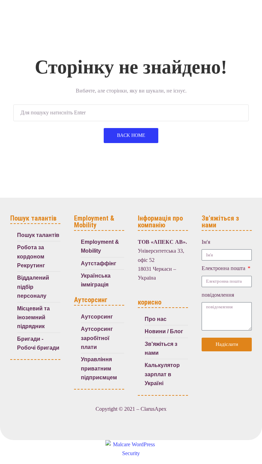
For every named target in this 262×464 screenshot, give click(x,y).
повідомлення (218, 295)
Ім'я (206, 242)
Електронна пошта (224, 268)
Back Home (131, 135)
